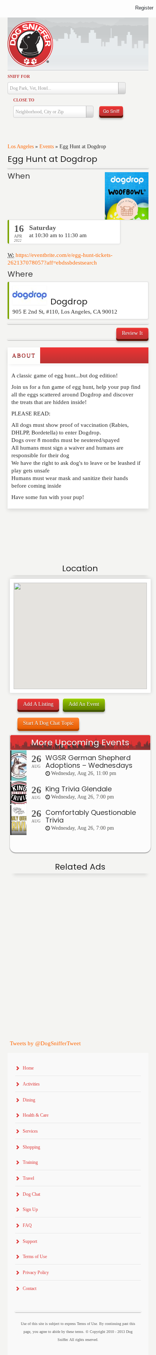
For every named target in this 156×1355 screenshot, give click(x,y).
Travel (28, 1178)
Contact (29, 1288)
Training (30, 1162)
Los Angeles (21, 146)
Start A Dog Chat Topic (48, 723)
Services (30, 1131)
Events (46, 146)
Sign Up (30, 1209)
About (24, 355)
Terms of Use (35, 1256)
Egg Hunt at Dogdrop (52, 159)
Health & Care (35, 1115)
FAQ (27, 1225)
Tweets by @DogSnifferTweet (45, 1043)
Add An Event (84, 704)
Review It (132, 333)
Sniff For (19, 76)
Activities (31, 1084)
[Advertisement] (52, 523)
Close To (23, 100)
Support (30, 1241)
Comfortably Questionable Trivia (90, 816)
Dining (29, 1100)
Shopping (31, 1147)
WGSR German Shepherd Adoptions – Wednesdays (89, 761)
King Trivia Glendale (78, 789)
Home (28, 1068)
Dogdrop (68, 301)
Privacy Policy (36, 1272)
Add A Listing (38, 704)
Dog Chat (31, 1194)
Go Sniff (111, 111)
